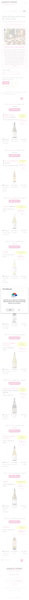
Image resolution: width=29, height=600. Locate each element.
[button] (10, 309)
